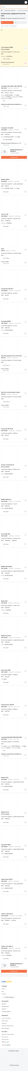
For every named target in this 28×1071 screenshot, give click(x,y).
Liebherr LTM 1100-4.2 (7, 913)
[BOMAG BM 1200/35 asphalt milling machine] (14, 557)
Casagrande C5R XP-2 (7, 288)
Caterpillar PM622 (6, 844)
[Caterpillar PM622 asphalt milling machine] (14, 835)
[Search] (25, 6)
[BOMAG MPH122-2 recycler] (14, 489)
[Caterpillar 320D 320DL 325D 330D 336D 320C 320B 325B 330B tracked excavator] (14, 76)
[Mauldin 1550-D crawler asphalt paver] (14, 169)
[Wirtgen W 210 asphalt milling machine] (14, 802)
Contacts (4, 993)
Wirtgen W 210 (5, 812)
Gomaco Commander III (7, 464)
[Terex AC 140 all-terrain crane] (14, 204)
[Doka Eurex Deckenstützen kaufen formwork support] (14, 382)
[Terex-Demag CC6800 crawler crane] (14, 37)
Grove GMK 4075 (5, 534)
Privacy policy (5, 1020)
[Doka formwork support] (14, 239)
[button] (26, 2)
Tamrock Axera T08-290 (7, 704)
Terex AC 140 (4, 214)
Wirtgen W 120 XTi (6, 635)
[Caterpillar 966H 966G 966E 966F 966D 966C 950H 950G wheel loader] (14, 727)
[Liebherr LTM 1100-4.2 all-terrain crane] (14, 904)
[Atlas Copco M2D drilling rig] (14, 660)
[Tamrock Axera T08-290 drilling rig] (14, 695)
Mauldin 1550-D (5, 179)
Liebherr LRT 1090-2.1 (7, 946)
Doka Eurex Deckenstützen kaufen (10, 392)
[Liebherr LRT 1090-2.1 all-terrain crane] (14, 936)
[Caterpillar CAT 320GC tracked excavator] (14, 118)
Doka (2, 248)
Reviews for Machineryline (8, 1025)
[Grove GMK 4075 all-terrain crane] (14, 524)
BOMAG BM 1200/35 (6, 566)
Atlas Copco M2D (6, 670)
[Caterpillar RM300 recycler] (14, 311)
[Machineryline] (2, 10)
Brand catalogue (5, 1028)
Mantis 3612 (4, 601)
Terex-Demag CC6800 (7, 47)
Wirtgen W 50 (4, 777)
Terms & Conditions (6, 1018)
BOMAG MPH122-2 (6, 499)
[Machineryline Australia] (10, 2)
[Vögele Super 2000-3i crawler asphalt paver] (14, 869)
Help (3, 991)
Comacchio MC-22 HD (7, 428)
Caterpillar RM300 (6, 321)
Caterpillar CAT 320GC (7, 128)
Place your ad (14, 157)
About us (4, 988)
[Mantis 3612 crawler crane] (14, 591)
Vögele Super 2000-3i (7, 879)
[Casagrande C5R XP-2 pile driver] (14, 279)
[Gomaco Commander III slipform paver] (14, 455)
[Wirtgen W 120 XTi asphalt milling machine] (14, 626)
